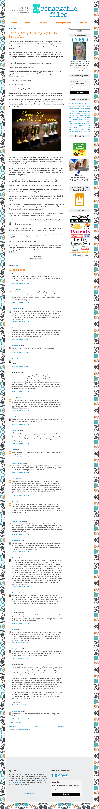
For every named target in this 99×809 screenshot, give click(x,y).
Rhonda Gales (17, 593)
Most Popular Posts (64, 22)
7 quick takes (76, 103)
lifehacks (87, 117)
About (27, 22)
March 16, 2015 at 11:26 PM (20, 352)
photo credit (36, 152)
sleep (82, 129)
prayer (70, 127)
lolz (70, 119)
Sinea (14, 449)
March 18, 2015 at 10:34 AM (20, 495)
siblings (77, 129)
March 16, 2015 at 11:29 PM (20, 366)
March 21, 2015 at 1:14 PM (20, 606)
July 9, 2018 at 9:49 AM (19, 705)
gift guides (84, 113)
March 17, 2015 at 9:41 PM (20, 457)
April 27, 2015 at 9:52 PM (20, 658)
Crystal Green (16, 308)
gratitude (71, 115)
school (84, 127)
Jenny (14, 629)
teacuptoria (15, 430)
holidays (71, 117)
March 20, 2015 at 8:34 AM (20, 551)
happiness (87, 115)
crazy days (74, 111)
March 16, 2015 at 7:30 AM (20, 283)
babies (86, 104)
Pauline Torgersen (18, 359)
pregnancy (77, 127)
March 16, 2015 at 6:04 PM (20, 322)
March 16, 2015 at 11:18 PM (20, 339)
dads (81, 111)
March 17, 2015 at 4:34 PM (20, 410)
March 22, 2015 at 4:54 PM (20, 623)
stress (88, 129)
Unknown (15, 289)
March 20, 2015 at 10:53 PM (20, 586)
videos (88, 131)
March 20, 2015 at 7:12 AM (20, 534)
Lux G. (14, 417)
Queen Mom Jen (17, 502)
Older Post (60, 726)
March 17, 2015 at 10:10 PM (20, 472)
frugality (78, 113)
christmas (76, 108)
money (76, 123)
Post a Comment (15, 722)
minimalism (79, 121)
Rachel (14, 558)
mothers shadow (17, 463)
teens (76, 131)
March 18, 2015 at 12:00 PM (20, 515)
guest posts (79, 115)
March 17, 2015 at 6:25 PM (20, 443)
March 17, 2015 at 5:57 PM (20, 424)
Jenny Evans (16, 345)
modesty (71, 123)
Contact (83, 22)
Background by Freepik (28, 793)
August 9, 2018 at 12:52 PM (20, 718)
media (81, 119)
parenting (15, 265)
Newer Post (12, 726)
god (89, 113)
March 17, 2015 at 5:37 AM (20, 391)
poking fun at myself (81, 125)
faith (73, 113)
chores (71, 108)
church (82, 108)
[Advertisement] (36, 744)
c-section (88, 106)
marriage (75, 119)
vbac (85, 131)
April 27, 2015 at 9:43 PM (20, 643)
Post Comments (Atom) (24, 730)
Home (14, 22)
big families (76, 106)
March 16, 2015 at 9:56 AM (20, 302)
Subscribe (43, 22)
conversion (87, 108)
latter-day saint (79, 117)
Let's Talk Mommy (18, 521)
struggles (71, 131)
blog (83, 106)
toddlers (80, 131)
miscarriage (87, 121)
